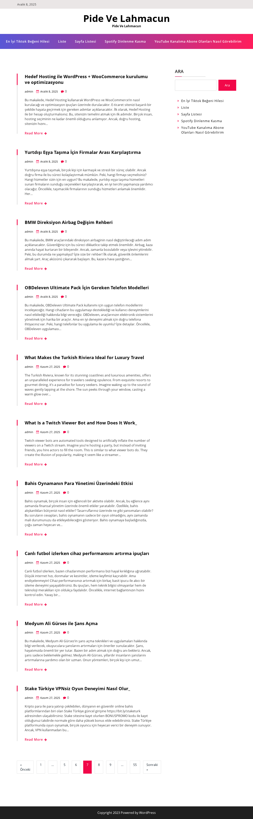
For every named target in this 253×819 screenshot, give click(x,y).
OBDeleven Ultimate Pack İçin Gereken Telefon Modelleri (87, 287)
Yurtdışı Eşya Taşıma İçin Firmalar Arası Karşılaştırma (83, 152)
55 (135, 765)
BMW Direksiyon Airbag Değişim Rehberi (69, 222)
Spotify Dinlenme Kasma (125, 41)
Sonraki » (152, 767)
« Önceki (25, 767)
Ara (179, 71)
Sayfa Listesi (85, 41)
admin (29, 91)
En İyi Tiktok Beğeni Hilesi (27, 41)
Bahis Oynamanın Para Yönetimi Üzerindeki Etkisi (79, 483)
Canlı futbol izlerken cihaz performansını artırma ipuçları (87, 553)
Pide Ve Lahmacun (126, 18)
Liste (62, 41)
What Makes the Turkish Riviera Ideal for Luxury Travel (84, 357)
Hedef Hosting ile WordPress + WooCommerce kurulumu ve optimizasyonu (86, 79)
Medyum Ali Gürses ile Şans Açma (61, 623)
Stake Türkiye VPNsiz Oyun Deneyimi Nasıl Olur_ (77, 688)
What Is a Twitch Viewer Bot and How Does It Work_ (81, 423)
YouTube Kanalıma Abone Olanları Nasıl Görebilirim (198, 41)
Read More (34, 133)
